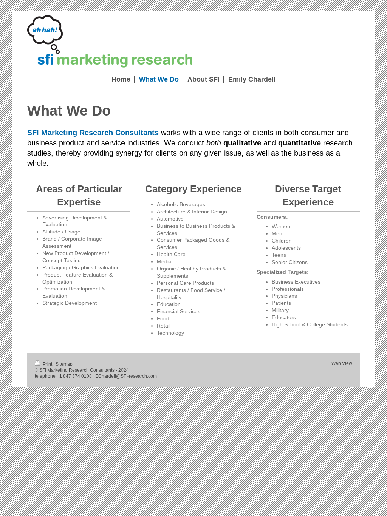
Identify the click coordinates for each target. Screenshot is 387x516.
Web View (341, 363)
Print (47, 364)
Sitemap (64, 364)
